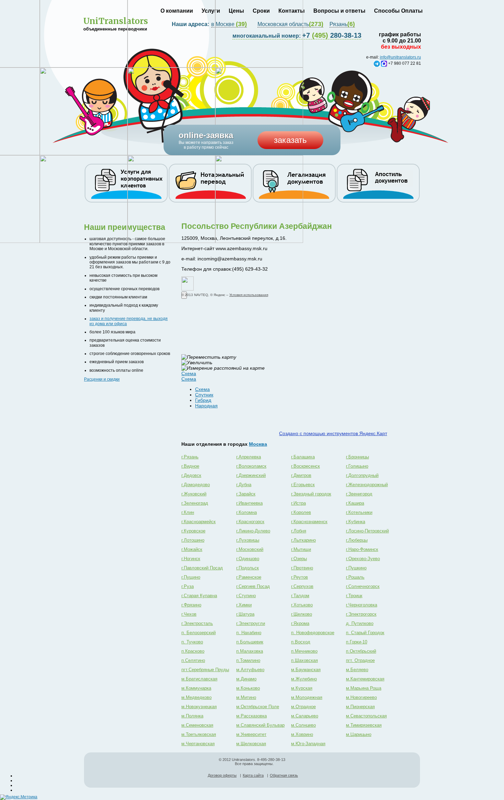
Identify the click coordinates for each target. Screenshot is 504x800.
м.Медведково (196, 697)
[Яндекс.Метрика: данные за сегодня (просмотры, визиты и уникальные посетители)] (18, 797)
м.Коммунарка (196, 688)
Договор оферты (222, 775)
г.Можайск (191, 549)
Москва (258, 444)
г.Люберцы (357, 540)
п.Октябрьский (361, 651)
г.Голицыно (357, 466)
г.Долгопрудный (362, 475)
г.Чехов (188, 614)
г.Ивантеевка (249, 503)
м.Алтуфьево (250, 669)
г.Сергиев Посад (253, 586)
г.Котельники (359, 512)
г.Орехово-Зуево (363, 558)
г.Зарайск (245, 493)
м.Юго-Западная (308, 743)
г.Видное (190, 466)
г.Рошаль (355, 577)
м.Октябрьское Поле (257, 706)
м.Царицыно (358, 734)
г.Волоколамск (251, 466)
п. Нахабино (248, 632)
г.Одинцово (247, 558)
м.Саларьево (304, 715)
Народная (206, 405)
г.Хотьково (302, 604)
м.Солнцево (303, 725)
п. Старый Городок (365, 632)
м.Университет (251, 734)
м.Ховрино (302, 734)
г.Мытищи (301, 549)
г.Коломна (246, 512)
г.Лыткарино (303, 540)
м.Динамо (246, 678)
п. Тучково (192, 641)
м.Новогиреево (361, 697)
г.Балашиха (303, 456)
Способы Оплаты (398, 11)
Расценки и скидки (102, 379)
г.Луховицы (247, 540)
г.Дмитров (301, 475)
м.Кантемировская (365, 678)
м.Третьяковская (198, 734)
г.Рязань (190, 456)
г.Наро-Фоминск (362, 549)
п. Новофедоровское (312, 632)
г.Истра (298, 503)
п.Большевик (249, 641)
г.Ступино (246, 595)
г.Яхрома (300, 623)
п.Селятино (193, 660)
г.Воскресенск (305, 466)
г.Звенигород (359, 493)
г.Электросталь (197, 623)
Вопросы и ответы (339, 11)
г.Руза (187, 586)
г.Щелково (301, 614)
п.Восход (300, 641)
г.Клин (187, 512)
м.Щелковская (251, 743)
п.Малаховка (249, 651)
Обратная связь (284, 775)
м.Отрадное (303, 706)
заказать (290, 140)
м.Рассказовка (251, 715)
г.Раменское (248, 577)
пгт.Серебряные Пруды (205, 669)
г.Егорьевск (303, 484)
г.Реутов (299, 577)
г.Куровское (193, 530)
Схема (202, 389)
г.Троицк (354, 595)
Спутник (204, 394)
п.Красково (192, 651)
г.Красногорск (250, 521)
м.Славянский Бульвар (260, 725)
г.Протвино (302, 567)
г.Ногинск (190, 558)
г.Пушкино (356, 567)
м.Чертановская (198, 743)
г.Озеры (299, 558)
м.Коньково (248, 688)
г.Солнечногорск (363, 586)
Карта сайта (253, 775)
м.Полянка (192, 715)
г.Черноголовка (361, 604)
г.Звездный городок (311, 493)
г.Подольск (247, 567)
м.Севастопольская (366, 715)
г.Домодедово (195, 484)
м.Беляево (357, 669)
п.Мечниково (304, 651)
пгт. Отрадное (360, 660)
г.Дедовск (191, 475)
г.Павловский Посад (202, 567)
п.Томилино (248, 660)
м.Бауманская (306, 669)
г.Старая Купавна (199, 595)
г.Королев (301, 512)
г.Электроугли (250, 623)
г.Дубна (243, 484)
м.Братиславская (199, 678)
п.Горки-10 (356, 641)
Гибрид (203, 400)
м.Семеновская (197, 725)
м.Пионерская (360, 706)
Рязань (342, 24)
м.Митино (246, 697)
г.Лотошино (192, 540)
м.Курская (301, 688)
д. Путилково (359, 623)
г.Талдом (300, 595)
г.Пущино (190, 577)
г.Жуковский (193, 493)
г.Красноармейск (198, 521)
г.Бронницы (357, 456)
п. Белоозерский (198, 632)
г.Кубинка (355, 521)
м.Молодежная (306, 697)
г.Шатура (245, 614)
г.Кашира (355, 503)
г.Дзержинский (251, 475)
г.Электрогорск (361, 614)
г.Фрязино (191, 604)
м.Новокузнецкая (199, 706)
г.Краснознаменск (309, 521)
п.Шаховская (304, 660)
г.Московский (249, 549)
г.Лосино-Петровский (367, 530)
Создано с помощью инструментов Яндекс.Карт (333, 433)
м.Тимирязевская (364, 725)
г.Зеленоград (194, 503)
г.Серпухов (302, 586)
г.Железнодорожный (367, 484)
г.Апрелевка (248, 456)
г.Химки (244, 604)
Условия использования (248, 295)
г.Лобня (298, 530)
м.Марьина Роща (363, 688)
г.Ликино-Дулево (253, 530)
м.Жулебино (304, 678)
